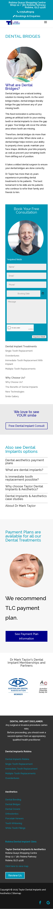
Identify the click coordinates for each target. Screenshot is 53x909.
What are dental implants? (24, 470)
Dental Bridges (12, 804)
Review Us (15, 875)
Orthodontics (11, 813)
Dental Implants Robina (17, 759)
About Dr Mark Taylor (20, 505)
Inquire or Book (39, 337)
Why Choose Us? (14, 382)
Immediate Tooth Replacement (21, 768)
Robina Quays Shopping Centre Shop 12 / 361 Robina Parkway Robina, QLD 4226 (27, 5)
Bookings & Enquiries (27, 16)
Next (44, 686)
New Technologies (14, 391)
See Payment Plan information (26, 636)
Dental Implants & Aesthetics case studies (26, 497)
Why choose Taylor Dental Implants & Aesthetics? (24, 487)
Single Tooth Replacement (19, 351)
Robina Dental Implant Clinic (21, 841)
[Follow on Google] (48, 902)
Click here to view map (16, 866)
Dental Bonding (13, 799)
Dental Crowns (12, 809)
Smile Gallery (12, 396)
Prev (9, 686)
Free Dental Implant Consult (27, 425)
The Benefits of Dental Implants (21, 387)
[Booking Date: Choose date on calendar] (42, 293)
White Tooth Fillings (15, 828)
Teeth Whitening (13, 823)
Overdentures (12, 355)
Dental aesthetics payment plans (24, 461)
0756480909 (26, 12)
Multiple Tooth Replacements (20, 368)
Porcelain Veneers (14, 818)
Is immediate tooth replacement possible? (22, 478)
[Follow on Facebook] (40, 902)
